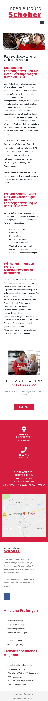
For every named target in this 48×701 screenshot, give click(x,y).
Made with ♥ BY (18, 698)
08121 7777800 (24, 385)
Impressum (19, 694)
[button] (42, 22)
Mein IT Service (30, 698)
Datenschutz (28, 694)
